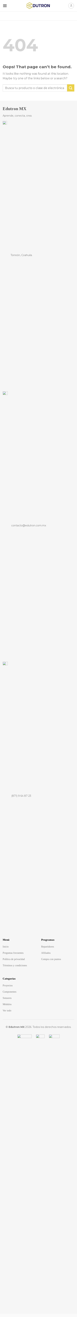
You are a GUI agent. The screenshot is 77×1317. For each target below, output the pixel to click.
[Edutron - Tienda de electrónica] (38, 5)
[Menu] (5, 5)
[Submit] (70, 15)
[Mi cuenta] (71, 6)
